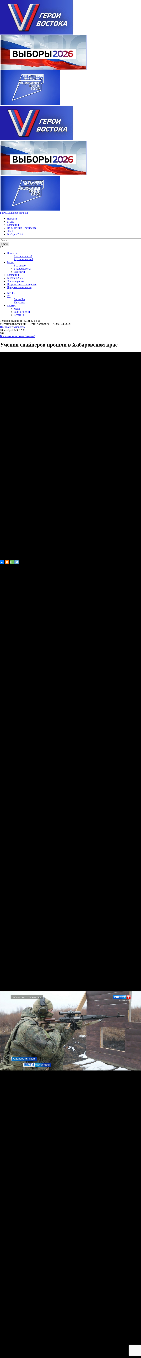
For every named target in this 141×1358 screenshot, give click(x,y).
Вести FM (19, 314)
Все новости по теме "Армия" (17, 336)
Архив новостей (23, 259)
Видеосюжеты (22, 268)
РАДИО (11, 305)
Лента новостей (23, 256)
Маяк (17, 308)
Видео (10, 221)
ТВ (8, 296)
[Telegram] (16, 562)
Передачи (19, 271)
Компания (13, 224)
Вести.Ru (19, 299)
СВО (10, 231)
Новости (12, 218)
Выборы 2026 (15, 234)
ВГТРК (11, 293)
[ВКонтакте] (2, 562)
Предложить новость (19, 287)
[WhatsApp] (12, 562)
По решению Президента (21, 227)
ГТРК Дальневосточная (14, 212)
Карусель (19, 302)
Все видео (20, 265)
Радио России (22, 311)
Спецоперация (15, 281)
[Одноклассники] (7, 562)
